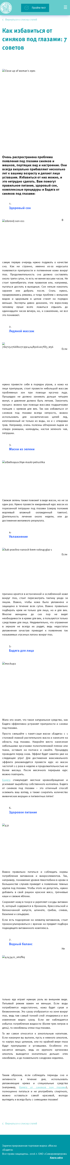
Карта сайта (56, 1158)
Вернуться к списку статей (21, 19)
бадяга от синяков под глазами (42, 1087)
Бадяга (6, 780)
